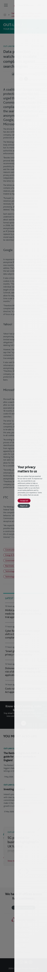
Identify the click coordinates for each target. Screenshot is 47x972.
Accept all (24, 500)
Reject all (23, 506)
